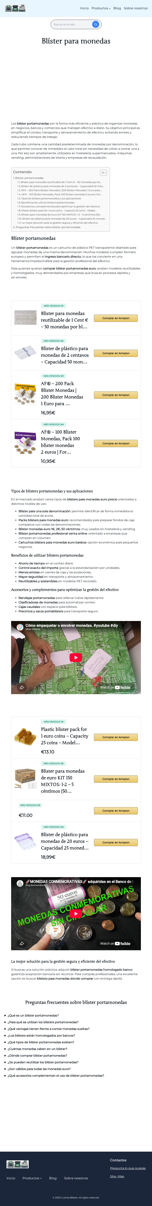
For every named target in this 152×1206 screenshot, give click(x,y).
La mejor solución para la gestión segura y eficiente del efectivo (60, 222)
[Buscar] (95, 24)
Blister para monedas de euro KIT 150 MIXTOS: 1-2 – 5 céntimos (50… (61, 214)
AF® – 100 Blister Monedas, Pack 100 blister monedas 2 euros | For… (62, 194)
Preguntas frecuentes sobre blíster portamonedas (48, 227)
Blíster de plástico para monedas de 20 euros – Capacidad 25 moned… (64, 218)
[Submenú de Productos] (110, 8)
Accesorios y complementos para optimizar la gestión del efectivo (60, 206)
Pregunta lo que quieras (128, 1168)
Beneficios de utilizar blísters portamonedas (48, 202)
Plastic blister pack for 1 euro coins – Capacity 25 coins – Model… (59, 210)
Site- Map (117, 1176)
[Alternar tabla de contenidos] (101, 172)
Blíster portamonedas (29, 178)
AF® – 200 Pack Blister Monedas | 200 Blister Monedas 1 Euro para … (61, 190)
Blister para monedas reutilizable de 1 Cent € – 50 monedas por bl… (61, 182)
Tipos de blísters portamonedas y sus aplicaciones (51, 198)
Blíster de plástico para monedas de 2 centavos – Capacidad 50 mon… (62, 186)
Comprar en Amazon (116, 318)
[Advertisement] (76, 88)
